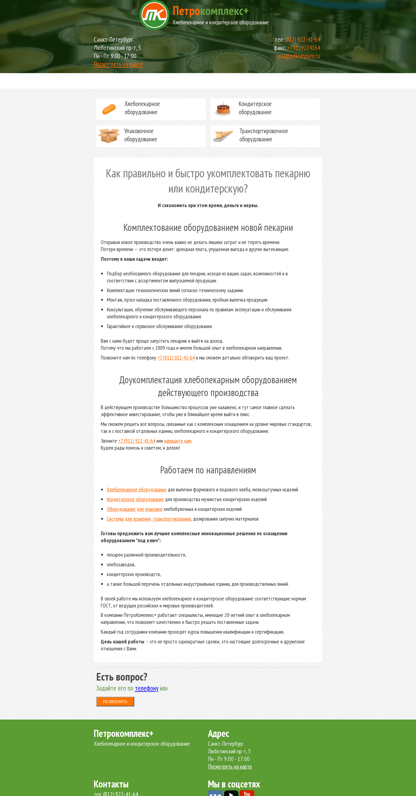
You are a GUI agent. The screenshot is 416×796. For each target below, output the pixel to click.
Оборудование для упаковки (134, 508)
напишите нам (177, 440)
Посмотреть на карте (118, 64)
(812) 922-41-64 (302, 39)
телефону (146, 688)
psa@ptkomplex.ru (299, 56)
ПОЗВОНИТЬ (115, 701)
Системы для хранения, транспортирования (149, 518)
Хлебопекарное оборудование (142, 108)
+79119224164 (303, 48)
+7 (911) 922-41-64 (176, 357)
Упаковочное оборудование (140, 135)
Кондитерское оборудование (255, 108)
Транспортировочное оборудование (263, 135)
